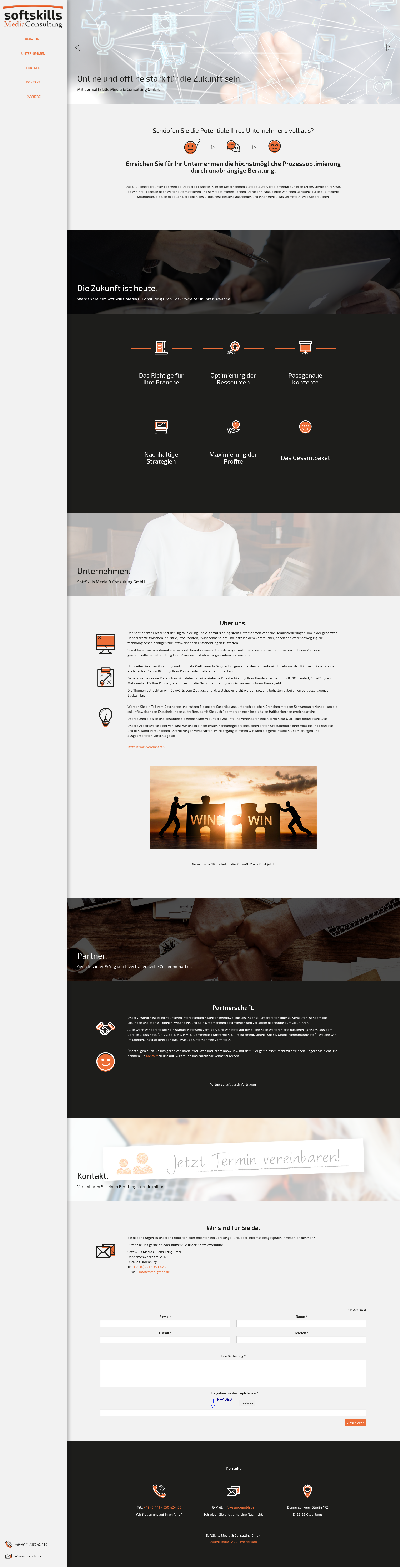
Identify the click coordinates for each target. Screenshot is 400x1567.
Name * (301, 1316)
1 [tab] (227, 98)
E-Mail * (165, 1333)
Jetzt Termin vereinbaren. (146, 747)
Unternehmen (33, 53)
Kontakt (33, 82)
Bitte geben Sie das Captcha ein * (233, 1393)
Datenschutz (219, 1541)
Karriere (33, 96)
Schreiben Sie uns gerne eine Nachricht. (233, 1514)
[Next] (388, 47)
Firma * (165, 1316)
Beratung (33, 39)
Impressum (248, 1541)
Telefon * (301, 1333)
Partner (33, 68)
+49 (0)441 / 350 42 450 (152, 1267)
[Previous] (78, 47)
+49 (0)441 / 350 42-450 (31, 1544)
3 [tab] (240, 98)
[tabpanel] (233, 52)
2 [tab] (233, 98)
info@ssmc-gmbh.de (28, 1556)
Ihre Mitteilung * (233, 1356)
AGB (234, 1541)
